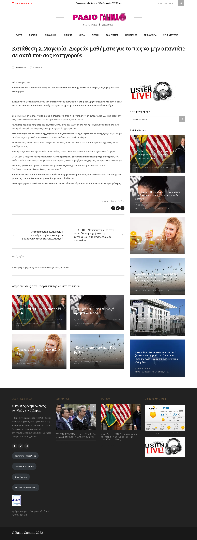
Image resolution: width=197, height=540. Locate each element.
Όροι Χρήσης (21, 477)
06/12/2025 (20, 67)
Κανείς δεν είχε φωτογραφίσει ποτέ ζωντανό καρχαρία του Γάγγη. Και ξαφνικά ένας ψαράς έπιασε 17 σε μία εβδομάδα (156, 357)
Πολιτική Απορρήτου (24, 466)
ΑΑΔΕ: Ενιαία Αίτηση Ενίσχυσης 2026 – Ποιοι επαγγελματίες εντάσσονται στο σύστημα (157, 318)
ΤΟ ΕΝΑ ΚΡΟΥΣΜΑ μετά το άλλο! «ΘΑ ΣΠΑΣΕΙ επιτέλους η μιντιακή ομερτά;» (76, 435)
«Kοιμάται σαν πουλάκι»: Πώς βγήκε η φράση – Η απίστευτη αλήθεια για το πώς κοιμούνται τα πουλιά (156, 277)
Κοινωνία (156, 331)
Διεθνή (36, 323)
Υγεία (76, 325)
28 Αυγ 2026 (23, 320)
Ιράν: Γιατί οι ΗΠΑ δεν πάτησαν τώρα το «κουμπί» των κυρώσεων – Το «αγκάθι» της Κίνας (156, 154)
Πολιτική (20, 325)
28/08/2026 (143, 164)
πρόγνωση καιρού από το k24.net (166, 433)
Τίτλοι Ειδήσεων (24, 323)
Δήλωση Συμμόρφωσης (25, 487)
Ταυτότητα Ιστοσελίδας (25, 456)
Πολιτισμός (95, 323)
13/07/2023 (64, 443)
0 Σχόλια (37, 67)
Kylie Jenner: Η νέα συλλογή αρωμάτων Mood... (94, 311)
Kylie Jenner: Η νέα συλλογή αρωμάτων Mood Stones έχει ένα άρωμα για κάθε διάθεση (157, 195)
